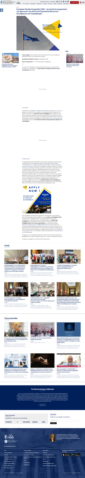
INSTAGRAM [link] (26, 422)
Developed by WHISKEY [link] (76, 472)
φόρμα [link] (45, 217)
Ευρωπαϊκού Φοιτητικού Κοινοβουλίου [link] (52, 118)
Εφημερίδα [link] (52, 1)
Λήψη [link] (27, 107)
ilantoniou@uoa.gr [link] (27, 232)
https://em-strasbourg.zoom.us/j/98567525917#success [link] (35, 224)
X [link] (17, 422)
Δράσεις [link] (27, 3)
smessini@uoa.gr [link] (58, 230)
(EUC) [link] (58, 112)
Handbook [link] (24, 158)
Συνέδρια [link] (45, 3)
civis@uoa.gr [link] (46, 239)
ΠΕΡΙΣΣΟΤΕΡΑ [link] (42, 404)
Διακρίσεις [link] (50, 3)
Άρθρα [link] (54, 3)
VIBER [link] (43, 422)
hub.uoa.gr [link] (64, 451)
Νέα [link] (24, 3)
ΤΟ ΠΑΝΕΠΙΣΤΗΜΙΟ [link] (74, 2)
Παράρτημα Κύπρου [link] (44, 1)
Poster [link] (24, 107)
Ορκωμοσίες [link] (59, 3)
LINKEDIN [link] (34, 422)
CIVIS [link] (59, 116)
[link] (1, 10)
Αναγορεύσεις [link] (33, 3)
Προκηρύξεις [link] (66, 3)
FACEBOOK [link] (9, 422)
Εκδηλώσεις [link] (39, 3)
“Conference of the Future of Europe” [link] (44, 110)
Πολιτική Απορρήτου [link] (67, 472)
